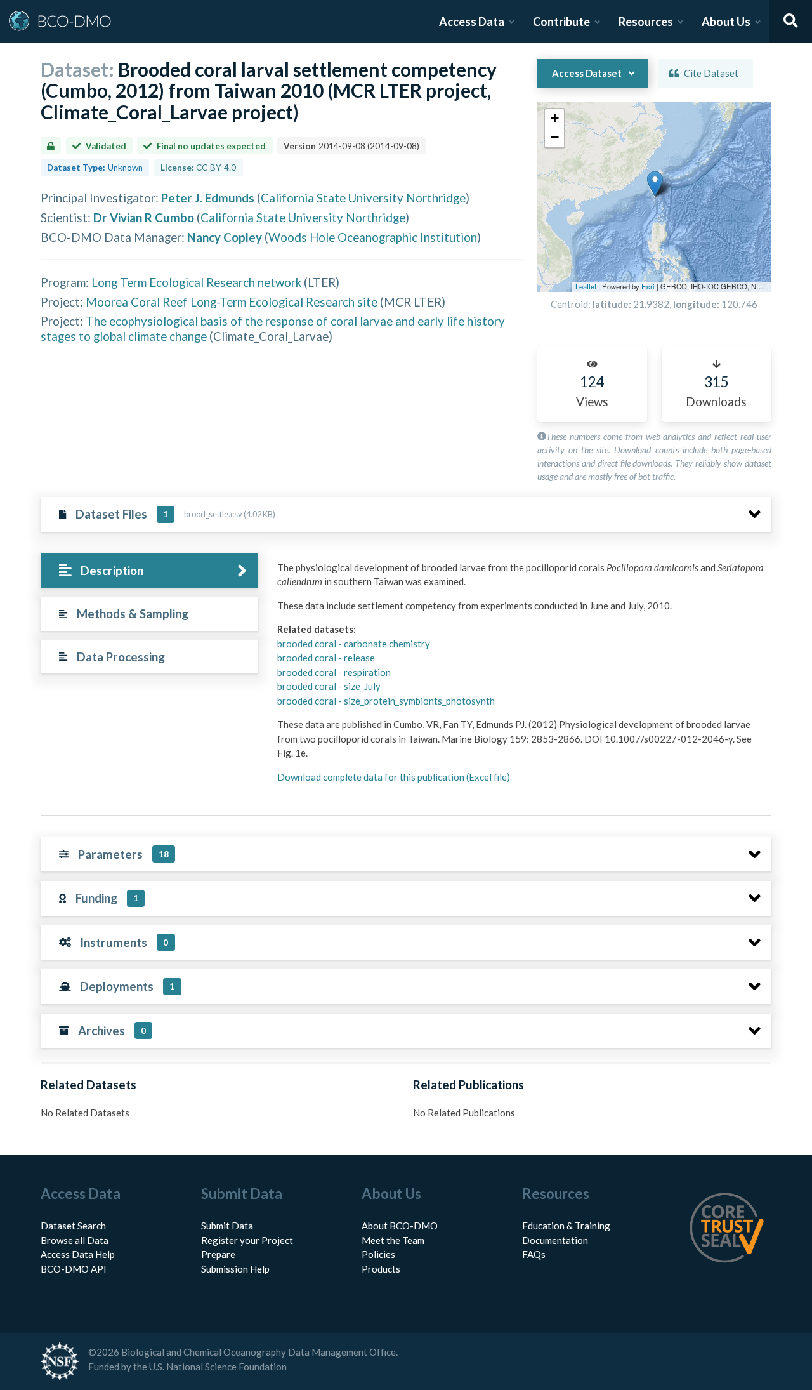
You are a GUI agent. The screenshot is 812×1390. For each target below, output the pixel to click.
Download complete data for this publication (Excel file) (393, 777)
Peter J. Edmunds (207, 197)
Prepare (218, 1254)
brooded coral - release (326, 657)
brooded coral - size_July (329, 686)
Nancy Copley (224, 237)
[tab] (149, 570)
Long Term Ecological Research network (196, 282)
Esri (648, 286)
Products (381, 1268)
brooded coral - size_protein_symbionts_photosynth (386, 700)
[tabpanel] (520, 677)
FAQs (534, 1254)
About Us (726, 22)
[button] (655, 184)
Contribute (561, 22)
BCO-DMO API (74, 1268)
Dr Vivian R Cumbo (143, 217)
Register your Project (247, 1240)
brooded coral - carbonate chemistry (353, 643)
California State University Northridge (363, 197)
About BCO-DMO (400, 1225)
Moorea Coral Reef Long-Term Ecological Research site (231, 302)
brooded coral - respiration (334, 672)
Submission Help (235, 1268)
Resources (646, 22)
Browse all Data (74, 1240)
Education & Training (566, 1225)
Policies (378, 1254)
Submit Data (227, 1225)
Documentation (555, 1240)
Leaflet (585, 286)
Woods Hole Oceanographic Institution (372, 237)
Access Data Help (78, 1254)
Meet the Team (393, 1240)
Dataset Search (73, 1225)
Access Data (471, 22)
